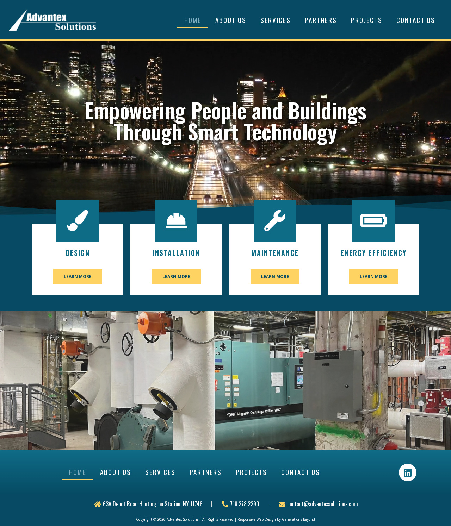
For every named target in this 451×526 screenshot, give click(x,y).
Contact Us (415, 20)
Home (192, 20)
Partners (321, 20)
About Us (230, 20)
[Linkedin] (407, 472)
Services (275, 20)
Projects (366, 20)
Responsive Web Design (256, 519)
